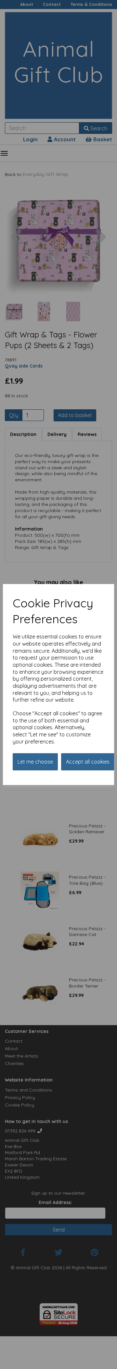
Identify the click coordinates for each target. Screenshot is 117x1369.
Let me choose (35, 761)
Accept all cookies (88, 761)
